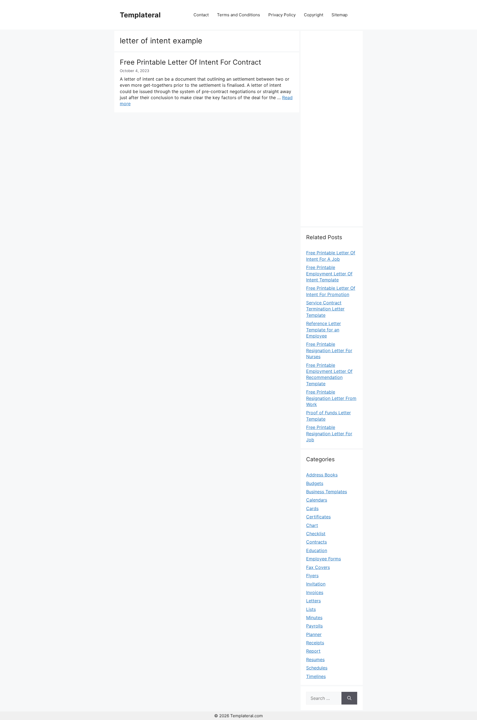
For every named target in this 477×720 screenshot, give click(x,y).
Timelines (316, 676)
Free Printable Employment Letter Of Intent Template (329, 274)
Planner (314, 634)
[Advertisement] (331, 132)
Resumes (315, 659)
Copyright (313, 14)
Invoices (314, 592)
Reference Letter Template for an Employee (323, 330)
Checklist (315, 533)
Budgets (314, 483)
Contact (201, 14)
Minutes (314, 617)
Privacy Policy (282, 14)
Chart (312, 525)
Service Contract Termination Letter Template (325, 309)
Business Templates (326, 491)
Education (316, 550)
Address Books (322, 475)
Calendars (316, 500)
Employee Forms (323, 558)
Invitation (315, 584)
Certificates (318, 516)
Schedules (316, 668)
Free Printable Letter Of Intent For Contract (190, 62)
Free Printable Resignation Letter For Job (329, 433)
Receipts (315, 642)
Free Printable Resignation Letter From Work (331, 398)
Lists (311, 609)
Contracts (316, 542)
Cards (312, 508)
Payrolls (314, 626)
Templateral (140, 15)
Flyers (312, 575)
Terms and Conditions (238, 14)
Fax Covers (318, 567)
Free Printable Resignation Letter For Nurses (329, 350)
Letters (313, 600)
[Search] (349, 698)
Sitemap (340, 14)
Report (313, 651)
